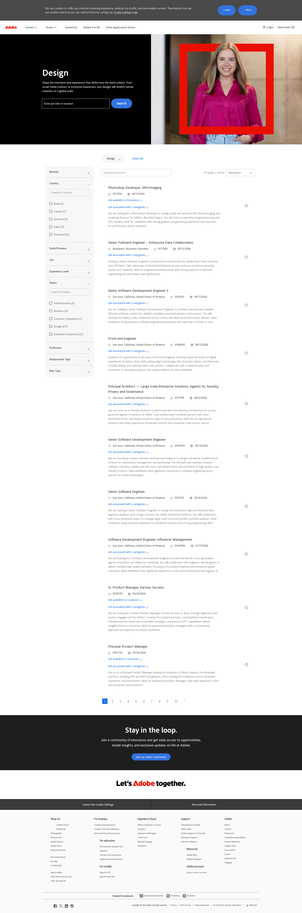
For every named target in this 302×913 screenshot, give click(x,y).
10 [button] (176, 701)
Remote (54, 171)
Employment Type (59, 359)
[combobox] (76, 103)
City (51, 260)
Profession (55, 347)
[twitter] (61, 905)
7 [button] (151, 701)
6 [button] (144, 701)
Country (54, 183)
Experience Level (59, 271)
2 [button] (112, 701)
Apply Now (235, 206)
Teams (53, 282)
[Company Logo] (11, 26)
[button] (267, 27)
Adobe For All (91, 27)
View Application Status (120, 27)
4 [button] (128, 701)
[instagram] (72, 905)
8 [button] (159, 701)
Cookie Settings (122, 12)
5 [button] (136, 701)
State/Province (57, 248)
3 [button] (120, 701)
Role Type (55, 371)
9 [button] (167, 701)
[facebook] (55, 905)
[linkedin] (66, 905)
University (71, 27)
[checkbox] (245, 206)
